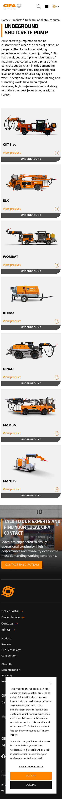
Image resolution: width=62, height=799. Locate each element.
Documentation (10, 670)
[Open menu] (46, 6)
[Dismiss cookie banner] (50, 683)
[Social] (3, 756)
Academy (6, 675)
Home (5, 20)
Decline (31, 784)
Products (17, 20)
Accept (31, 775)
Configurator (9, 656)
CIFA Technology (11, 650)
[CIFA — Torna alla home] (30, 594)
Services (6, 644)
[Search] (38, 6)
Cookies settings (31, 766)
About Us (6, 664)
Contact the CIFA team (22, 564)
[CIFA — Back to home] (12, 6)
